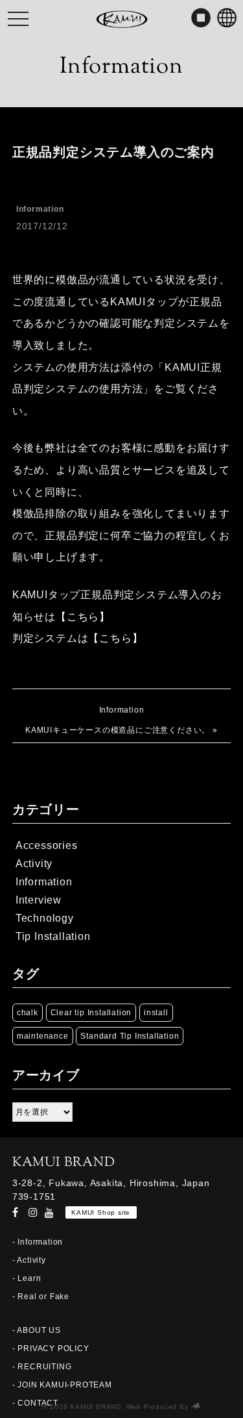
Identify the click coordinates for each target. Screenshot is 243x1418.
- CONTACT (35, 1403)
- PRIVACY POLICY (50, 1348)
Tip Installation (53, 936)
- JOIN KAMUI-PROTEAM (62, 1384)
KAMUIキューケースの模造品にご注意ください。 (117, 730)
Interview (39, 899)
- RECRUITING (42, 1366)
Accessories (47, 845)
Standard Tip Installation (129, 1036)
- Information (37, 1242)
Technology (45, 918)
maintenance (43, 1036)
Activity (34, 863)
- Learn (26, 1278)
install (156, 1012)
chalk (27, 1012)
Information (40, 209)
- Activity (29, 1260)
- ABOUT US (36, 1330)
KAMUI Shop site (100, 1212)
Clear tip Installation (91, 1012)
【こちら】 (83, 616)
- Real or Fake (40, 1296)
